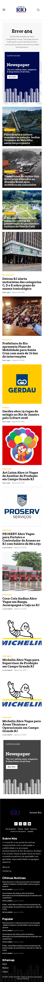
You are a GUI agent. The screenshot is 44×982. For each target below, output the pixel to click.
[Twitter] (25, 823)
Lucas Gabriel (7, 548)
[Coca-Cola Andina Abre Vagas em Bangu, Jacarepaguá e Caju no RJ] (22, 571)
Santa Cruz (7, 340)
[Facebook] (16, 823)
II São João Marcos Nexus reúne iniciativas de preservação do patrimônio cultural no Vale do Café (22, 906)
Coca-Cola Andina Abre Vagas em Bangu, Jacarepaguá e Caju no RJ (21, 601)
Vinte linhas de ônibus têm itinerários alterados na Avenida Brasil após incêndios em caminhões (22, 895)
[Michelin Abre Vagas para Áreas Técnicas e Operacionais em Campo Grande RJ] (22, 694)
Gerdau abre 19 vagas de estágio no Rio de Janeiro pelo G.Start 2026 (20, 414)
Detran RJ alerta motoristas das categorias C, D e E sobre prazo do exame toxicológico (21, 283)
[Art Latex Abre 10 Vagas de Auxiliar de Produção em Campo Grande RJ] (22, 445)
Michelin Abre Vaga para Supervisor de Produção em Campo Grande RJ (20, 663)
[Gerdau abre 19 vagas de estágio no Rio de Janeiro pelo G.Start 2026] (22, 384)
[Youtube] (29, 823)
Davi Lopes (6, 292)
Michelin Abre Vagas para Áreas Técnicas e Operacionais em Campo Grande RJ (21, 726)
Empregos (6, 469)
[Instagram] (20, 823)
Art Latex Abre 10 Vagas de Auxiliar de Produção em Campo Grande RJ (20, 476)
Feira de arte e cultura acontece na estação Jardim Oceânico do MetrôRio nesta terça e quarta (21, 884)
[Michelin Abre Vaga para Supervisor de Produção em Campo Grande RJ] (22, 632)
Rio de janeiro (10, 130)
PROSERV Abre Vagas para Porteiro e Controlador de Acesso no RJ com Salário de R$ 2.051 (21, 539)
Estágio (5, 407)
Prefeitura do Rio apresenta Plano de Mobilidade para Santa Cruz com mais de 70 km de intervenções (20, 349)
